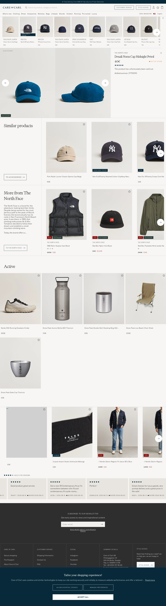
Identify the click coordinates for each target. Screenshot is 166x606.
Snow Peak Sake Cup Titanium (13, 392)
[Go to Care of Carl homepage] (12, 8)
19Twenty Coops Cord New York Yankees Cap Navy (44, 42)
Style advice (143, 7)
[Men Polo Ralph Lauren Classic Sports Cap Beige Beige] (10, 27)
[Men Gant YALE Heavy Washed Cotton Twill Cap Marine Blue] (97, 27)
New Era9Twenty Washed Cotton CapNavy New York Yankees (28, 42)
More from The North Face (17, 195)
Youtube (73, 564)
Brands (62, 14)
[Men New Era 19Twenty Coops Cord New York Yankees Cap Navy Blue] (45, 27)
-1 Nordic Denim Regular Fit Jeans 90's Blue (115, 461)
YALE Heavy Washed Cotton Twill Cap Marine (96, 42)
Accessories (31, 14)
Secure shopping (10, 555)
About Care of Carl (11, 564)
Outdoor (69, 14)
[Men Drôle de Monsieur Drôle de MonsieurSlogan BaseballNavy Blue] (79, 27)
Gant (91, 39)
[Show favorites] (158, 7)
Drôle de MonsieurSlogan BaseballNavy (79, 42)
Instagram (74, 555)
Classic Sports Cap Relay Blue (62, 42)
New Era (23, 39)
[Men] (26, 432)
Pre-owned (86, 14)
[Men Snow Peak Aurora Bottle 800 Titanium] (62, 298)
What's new (7, 14)
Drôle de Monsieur (79, 39)
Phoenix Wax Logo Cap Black (147, 42)
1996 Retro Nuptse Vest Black (58, 246)
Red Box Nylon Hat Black (102, 246)
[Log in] (153, 7)
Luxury (94, 14)
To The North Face (14, 248)
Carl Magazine (145, 14)
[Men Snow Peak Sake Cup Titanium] (20, 363)
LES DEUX (127, 39)
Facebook (74, 560)
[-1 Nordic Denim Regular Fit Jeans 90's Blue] (117, 459)
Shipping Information (45, 555)
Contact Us (41, 560)
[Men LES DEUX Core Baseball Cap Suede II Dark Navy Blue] (131, 27)
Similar (18, 125)
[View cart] (162, 7)
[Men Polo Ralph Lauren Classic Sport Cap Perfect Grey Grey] (114, 27)
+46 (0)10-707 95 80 (114, 565)
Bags (48, 14)
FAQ (38, 564)
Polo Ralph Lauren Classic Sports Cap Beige (64, 176)
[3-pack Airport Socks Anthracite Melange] (72, 459)
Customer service (124, 7)
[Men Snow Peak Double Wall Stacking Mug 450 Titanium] (103, 298)
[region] (83, 488)
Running (77, 14)
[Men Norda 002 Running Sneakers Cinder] (20, 298)
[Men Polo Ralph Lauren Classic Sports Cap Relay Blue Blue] (62, 27)
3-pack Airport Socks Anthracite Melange (68, 461)
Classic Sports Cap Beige (10, 42)
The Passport (9, 560)
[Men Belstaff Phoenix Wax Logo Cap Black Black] (148, 27)
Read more (150, 580)
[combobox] (160, 14)
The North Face (121, 53)
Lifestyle (54, 14)
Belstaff (144, 39)
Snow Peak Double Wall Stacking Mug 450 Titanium (100, 328)
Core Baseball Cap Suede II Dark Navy (131, 42)
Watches (41, 14)
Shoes (23, 14)
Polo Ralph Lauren (10, 39)
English (159, 14)
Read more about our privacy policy (83, 530)
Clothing (16, 14)
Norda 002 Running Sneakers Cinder (15, 328)
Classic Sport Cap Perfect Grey (114, 42)
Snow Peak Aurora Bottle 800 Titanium (58, 328)
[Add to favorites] (83, 125)
